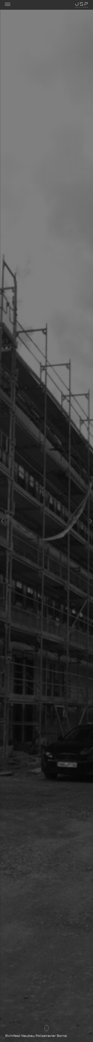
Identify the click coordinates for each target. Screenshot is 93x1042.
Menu (7, 5)
